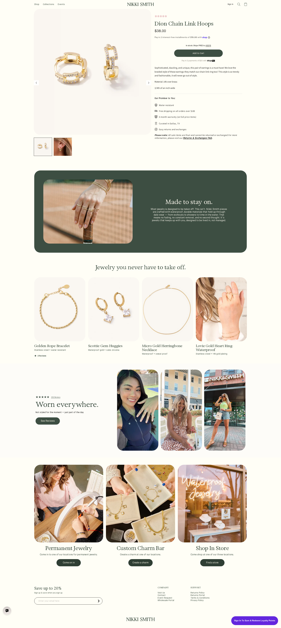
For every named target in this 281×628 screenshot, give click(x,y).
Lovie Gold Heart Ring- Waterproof (214, 348)
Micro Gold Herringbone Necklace (162, 348)
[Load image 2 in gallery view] (63, 147)
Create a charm (140, 563)
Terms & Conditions (200, 598)
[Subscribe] (98, 601)
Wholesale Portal (166, 600)
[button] (238, 4)
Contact (162, 595)
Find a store (212, 563)
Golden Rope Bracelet (52, 346)
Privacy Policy (197, 600)
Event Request (165, 598)
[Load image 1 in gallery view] (43, 147)
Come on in (68, 563)
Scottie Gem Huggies (105, 346)
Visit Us (161, 593)
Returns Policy (197, 593)
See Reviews (48, 421)
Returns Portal (198, 595)
